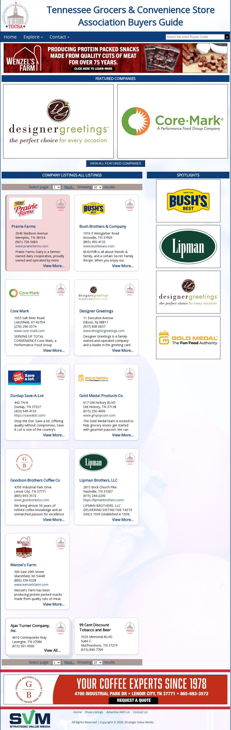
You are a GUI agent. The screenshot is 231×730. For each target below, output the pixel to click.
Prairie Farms (24, 226)
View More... (54, 265)
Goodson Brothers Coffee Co (35, 480)
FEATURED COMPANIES (115, 78)
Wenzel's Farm (23, 564)
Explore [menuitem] (32, 37)
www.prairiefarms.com (31, 246)
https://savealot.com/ (29, 415)
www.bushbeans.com (98, 246)
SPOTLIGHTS (188, 175)
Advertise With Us (117, 712)
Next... (69, 187)
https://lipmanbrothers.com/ (103, 500)
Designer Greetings (96, 310)
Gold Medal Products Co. (101, 395)
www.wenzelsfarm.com (31, 584)
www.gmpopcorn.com (99, 415)
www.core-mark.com (29, 331)
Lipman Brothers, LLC (98, 480)
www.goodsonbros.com (31, 500)
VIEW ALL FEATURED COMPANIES (115, 163)
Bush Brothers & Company (102, 226)
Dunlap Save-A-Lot (27, 395)
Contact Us (140, 712)
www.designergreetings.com (104, 331)
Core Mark (19, 310)
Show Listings (94, 712)
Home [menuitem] (10, 37)
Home (77, 712)
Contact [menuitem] (58, 37)
